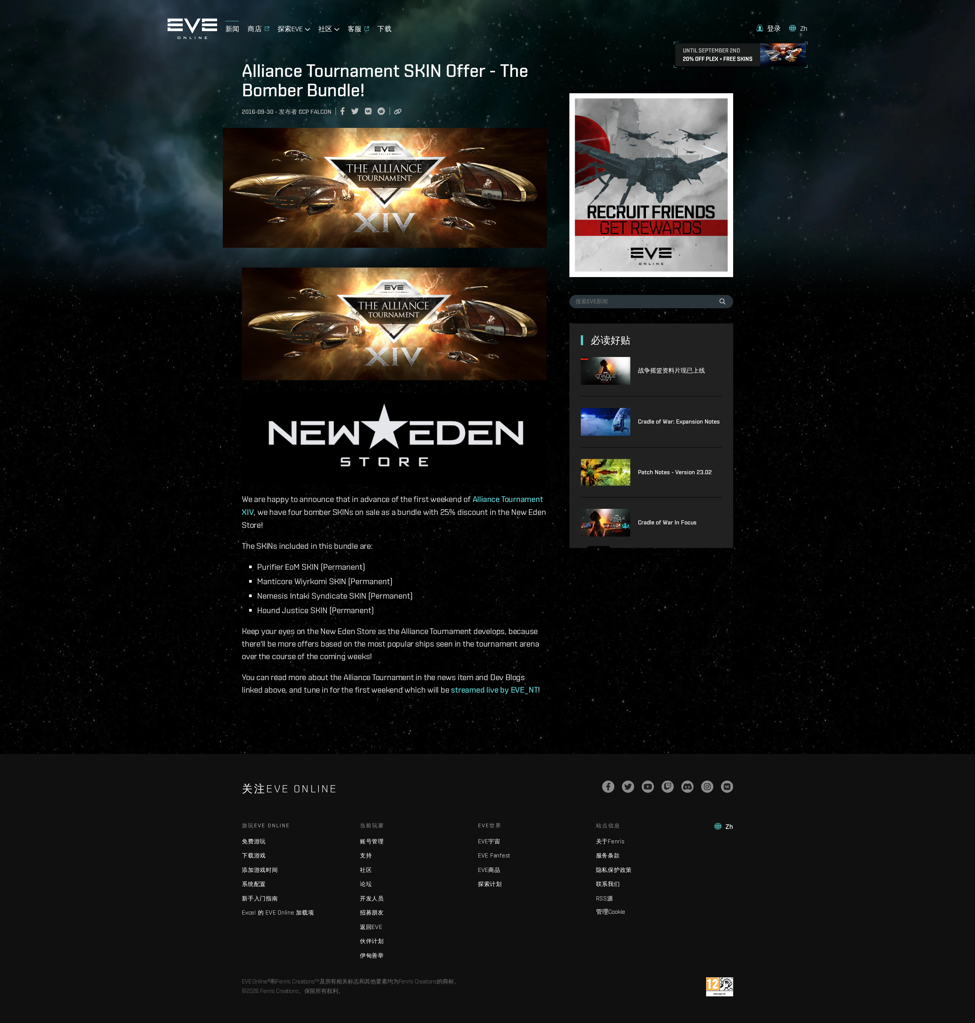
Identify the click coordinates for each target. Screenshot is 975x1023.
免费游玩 (254, 841)
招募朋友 (372, 912)
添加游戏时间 (260, 870)
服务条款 (608, 855)
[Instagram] (707, 787)
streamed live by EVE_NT (494, 690)
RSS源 (604, 898)
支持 (366, 855)
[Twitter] (628, 787)
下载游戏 (254, 855)
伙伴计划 (372, 941)
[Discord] (687, 787)
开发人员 (372, 898)
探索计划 (490, 884)
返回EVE (371, 927)
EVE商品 (489, 870)
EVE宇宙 (489, 841)
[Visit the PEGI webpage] (719, 986)
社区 (366, 870)
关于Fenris (610, 841)
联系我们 (608, 884)
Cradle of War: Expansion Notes (679, 421)
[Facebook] (608, 787)
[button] (768, 28)
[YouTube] (648, 787)
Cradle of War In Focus (667, 522)
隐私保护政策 (614, 870)
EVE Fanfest (494, 855)
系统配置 (254, 884)
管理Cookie (610, 911)
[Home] (192, 36)
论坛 (366, 884)
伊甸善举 (372, 955)
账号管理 (372, 841)
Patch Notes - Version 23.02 (675, 472)
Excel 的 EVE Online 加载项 (278, 912)
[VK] (727, 787)
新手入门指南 (260, 898)
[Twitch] (668, 787)
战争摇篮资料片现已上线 (671, 370)
